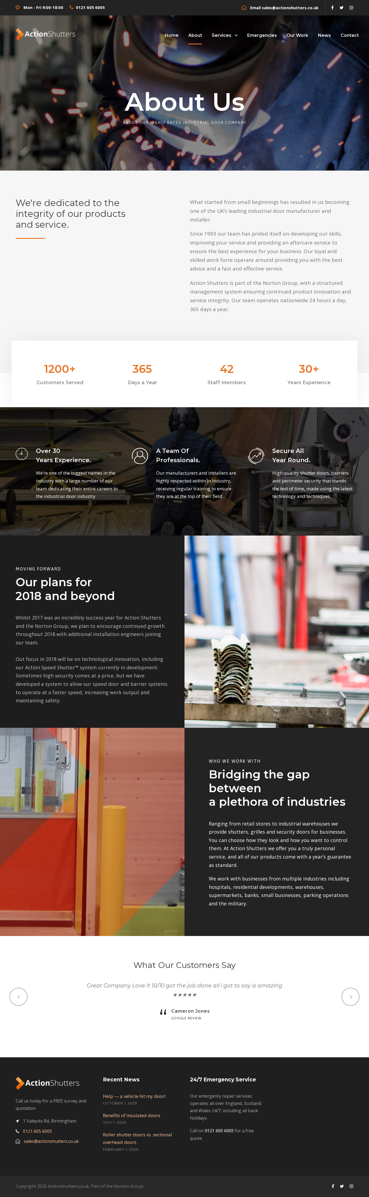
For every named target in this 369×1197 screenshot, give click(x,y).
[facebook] (332, 8)
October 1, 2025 (120, 1103)
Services (221, 35)
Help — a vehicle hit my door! (134, 1096)
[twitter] (342, 8)
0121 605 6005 (90, 7)
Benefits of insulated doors (131, 1115)
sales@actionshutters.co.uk (290, 7)
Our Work (297, 35)
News (324, 35)
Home (172, 35)
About (195, 35)
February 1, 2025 (120, 1149)
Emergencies (262, 35)
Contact (350, 35)
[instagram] (351, 8)
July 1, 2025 (114, 1122)
